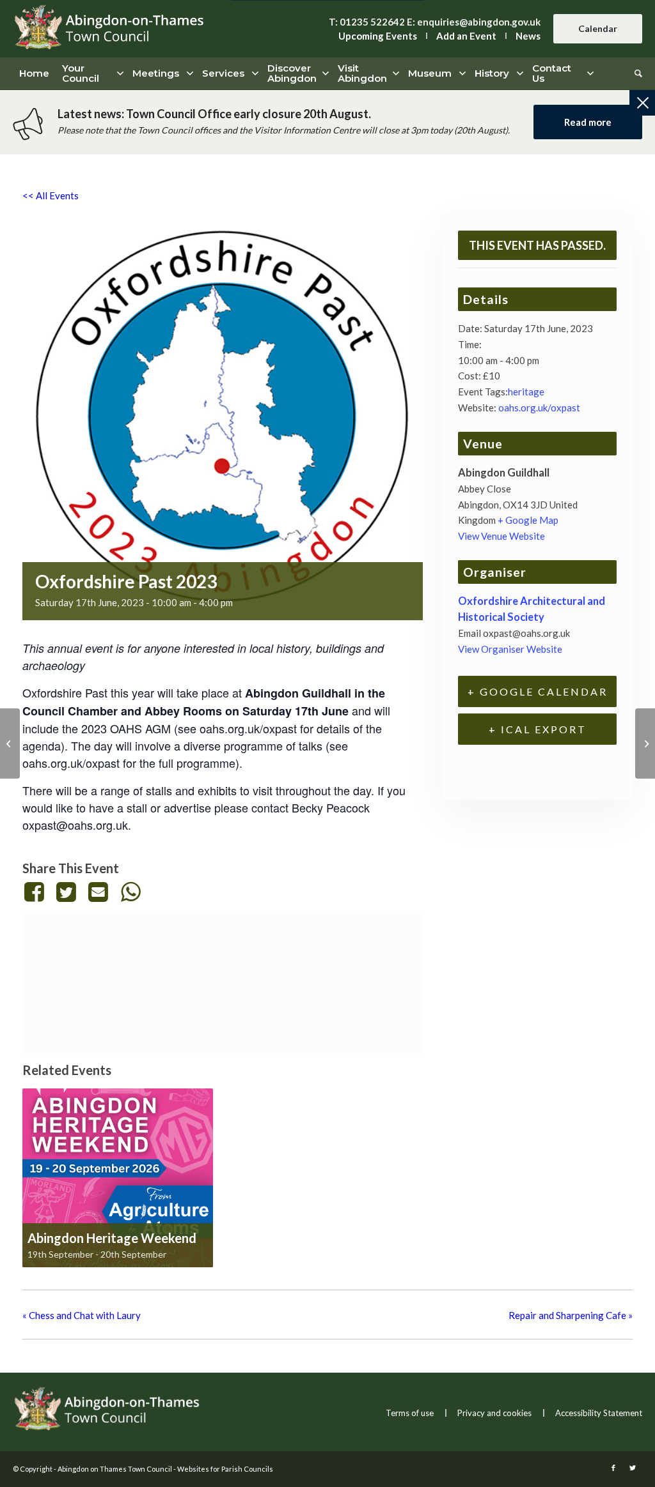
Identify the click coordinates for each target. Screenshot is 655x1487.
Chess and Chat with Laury (81, 1315)
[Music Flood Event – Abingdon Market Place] (645, 743)
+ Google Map (528, 520)
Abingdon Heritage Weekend (112, 1238)
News (528, 36)
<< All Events (50, 195)
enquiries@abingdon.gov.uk (479, 21)
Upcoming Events (377, 36)
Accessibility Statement (598, 1413)
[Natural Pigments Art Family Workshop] (10, 743)
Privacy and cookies (494, 1413)
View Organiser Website (510, 649)
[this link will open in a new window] (36, 891)
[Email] (98, 891)
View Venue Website (501, 536)
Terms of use (410, 1413)
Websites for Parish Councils (225, 1469)
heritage (526, 391)
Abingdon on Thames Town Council (115, 1469)
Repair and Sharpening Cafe (571, 1315)
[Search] (635, 73)
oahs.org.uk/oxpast (539, 407)
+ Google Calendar (538, 691)
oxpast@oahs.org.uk (75, 824)
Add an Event (466, 36)
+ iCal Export (538, 729)
